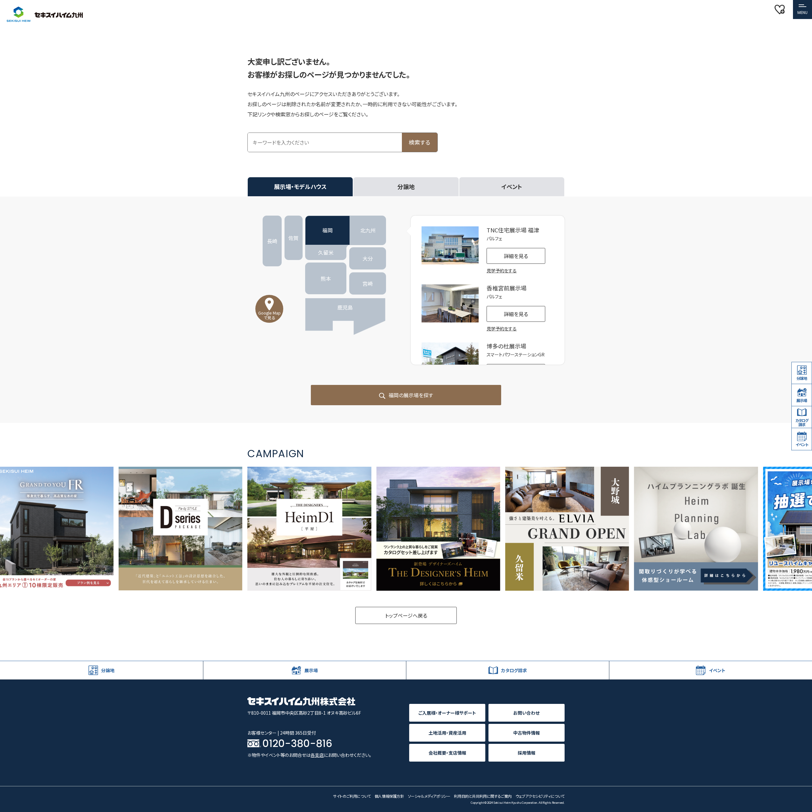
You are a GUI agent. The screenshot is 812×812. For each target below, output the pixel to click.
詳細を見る (516, 256)
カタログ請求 (801, 422)
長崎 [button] (272, 241)
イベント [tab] (511, 186)
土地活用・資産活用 (447, 733)
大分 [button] (368, 258)
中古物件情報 (526, 733)
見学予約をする (502, 270)
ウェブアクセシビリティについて (540, 796)
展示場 (801, 400)
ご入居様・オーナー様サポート (447, 713)
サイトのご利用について (352, 796)
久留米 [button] (325, 252)
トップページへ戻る (406, 615)
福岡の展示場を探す (411, 395)
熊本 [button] (326, 278)
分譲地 (801, 378)
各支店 (317, 755)
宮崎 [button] (368, 283)
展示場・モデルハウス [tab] (300, 186)
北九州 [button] (368, 230)
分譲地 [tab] (406, 186)
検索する (419, 142)
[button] (802, 9)
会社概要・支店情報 (447, 753)
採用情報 (526, 753)
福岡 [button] (327, 230)
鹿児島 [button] (345, 307)
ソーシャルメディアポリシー (429, 796)
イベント (802, 444)
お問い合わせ (526, 713)
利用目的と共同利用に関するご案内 (483, 796)
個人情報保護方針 (389, 796)
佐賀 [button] (293, 238)
